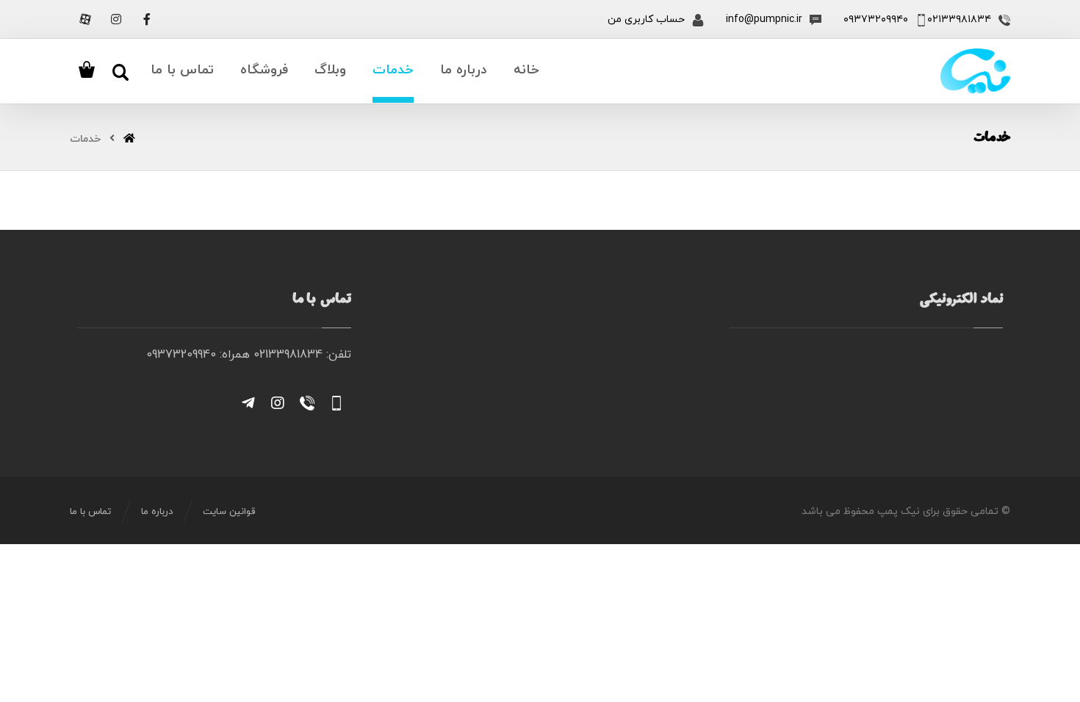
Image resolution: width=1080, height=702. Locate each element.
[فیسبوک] (147, 19)
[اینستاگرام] (116, 19)
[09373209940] (336, 403)
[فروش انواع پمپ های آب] (975, 71)
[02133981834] (307, 403)
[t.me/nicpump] (248, 403)
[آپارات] (85, 19)
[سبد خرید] (87, 68)
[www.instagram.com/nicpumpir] (277, 403)
